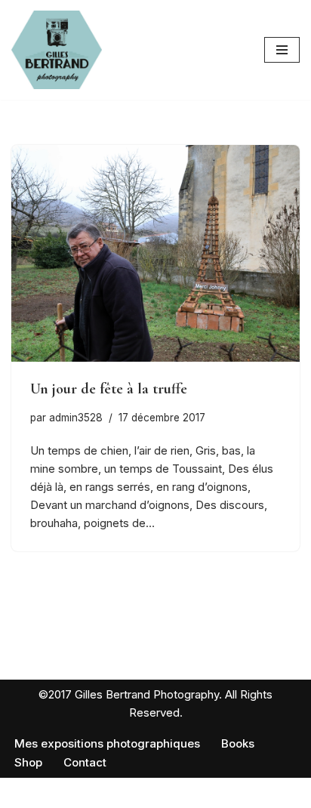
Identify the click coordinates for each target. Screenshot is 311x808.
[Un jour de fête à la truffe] (155, 253)
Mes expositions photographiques (107, 743)
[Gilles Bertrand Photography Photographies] (56, 50)
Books (237, 743)
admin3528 (76, 418)
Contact (84, 762)
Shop (28, 762)
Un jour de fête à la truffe (108, 389)
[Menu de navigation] (282, 50)
